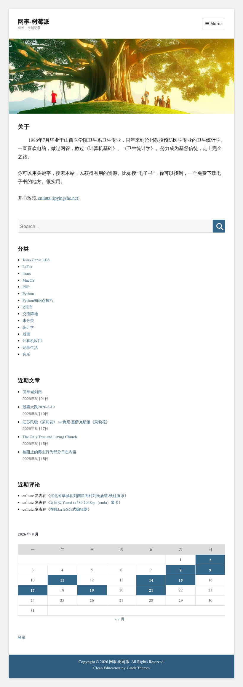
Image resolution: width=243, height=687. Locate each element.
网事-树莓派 (33, 21)
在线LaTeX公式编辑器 (69, 509)
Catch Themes (138, 667)
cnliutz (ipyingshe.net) (58, 198)
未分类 (28, 320)
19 (92, 590)
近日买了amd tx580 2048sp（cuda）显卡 (84, 502)
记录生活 (30, 347)
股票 (26, 334)
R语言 (28, 307)
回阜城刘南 (32, 391)
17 (33, 590)
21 (151, 590)
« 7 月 (119, 619)
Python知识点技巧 (38, 300)
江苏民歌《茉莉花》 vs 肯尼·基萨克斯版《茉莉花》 (66, 422)
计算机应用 (32, 340)
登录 (21, 637)
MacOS (28, 280)
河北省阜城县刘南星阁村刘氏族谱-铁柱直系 (87, 495)
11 (62, 580)
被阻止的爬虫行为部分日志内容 (49, 451)
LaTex (28, 266)
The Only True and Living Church (50, 436)
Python (28, 293)
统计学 (28, 327)
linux (27, 273)
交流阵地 (30, 313)
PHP (26, 286)
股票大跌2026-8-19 (39, 406)
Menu (216, 23)
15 (181, 580)
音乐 (26, 354)
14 (151, 580)
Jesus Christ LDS (36, 259)
